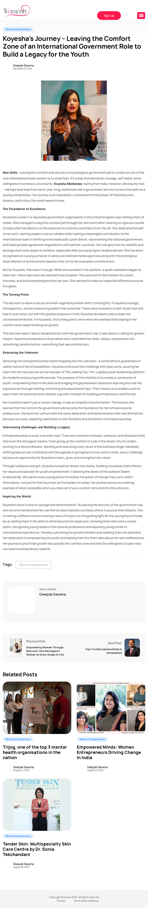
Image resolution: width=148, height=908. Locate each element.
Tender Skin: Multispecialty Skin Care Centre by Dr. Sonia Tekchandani (37, 849)
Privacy (61, 900)
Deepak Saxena (23, 65)
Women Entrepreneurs (33, 565)
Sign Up (109, 16)
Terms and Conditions (85, 900)
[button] (141, 15)
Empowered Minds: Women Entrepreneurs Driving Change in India (109, 752)
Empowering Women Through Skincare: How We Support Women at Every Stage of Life (45, 651)
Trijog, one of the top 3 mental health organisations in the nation (35, 752)
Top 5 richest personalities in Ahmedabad (103, 650)
